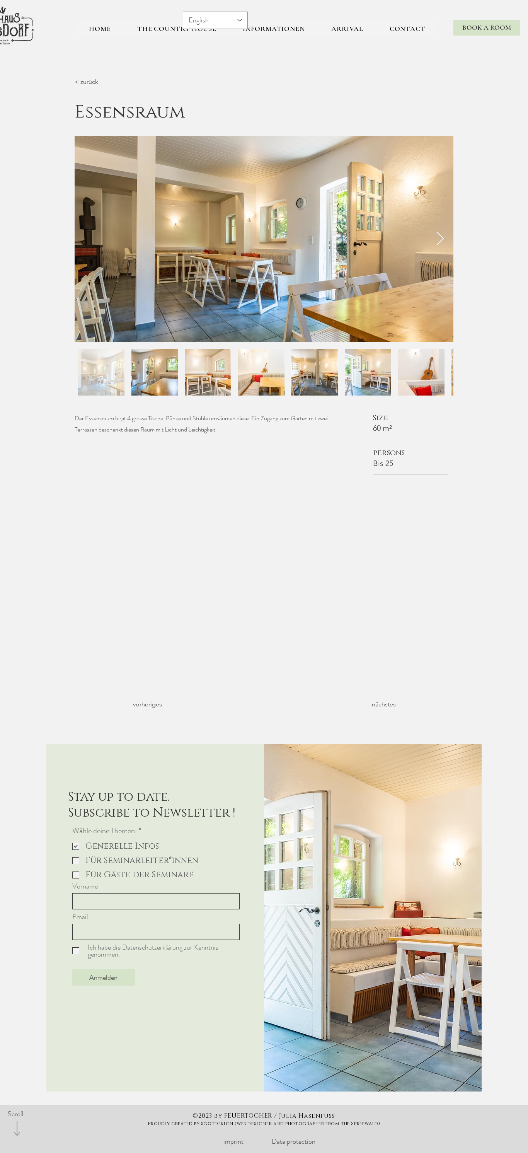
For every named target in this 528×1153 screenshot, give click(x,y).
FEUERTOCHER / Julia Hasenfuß (279, 1116)
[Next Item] (440, 239)
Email (80, 916)
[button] (274, 28)
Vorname (85, 886)
